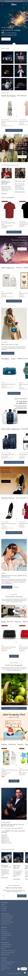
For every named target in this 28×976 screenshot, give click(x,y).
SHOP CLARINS (6, 587)
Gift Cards (3, 948)
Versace (19, 267)
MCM (2, 291)
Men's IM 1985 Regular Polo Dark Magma (8, 223)
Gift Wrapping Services (6, 933)
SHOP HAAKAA (14, 781)
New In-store (4, 960)
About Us (3, 904)
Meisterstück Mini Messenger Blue (8, 384)
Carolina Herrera (7, 498)
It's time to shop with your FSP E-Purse (14, 1)
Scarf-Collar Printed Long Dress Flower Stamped (9, 122)
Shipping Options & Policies (7, 918)
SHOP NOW (6, 39)
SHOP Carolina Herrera (13, 532)
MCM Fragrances (7, 267)
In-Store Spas (4, 966)
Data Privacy (4, 939)
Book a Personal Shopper (6, 964)
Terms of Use (4, 937)
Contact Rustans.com (5, 923)
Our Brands (3, 908)
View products (14, 708)
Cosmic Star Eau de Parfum (7, 293)
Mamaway (12, 744)
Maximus (18, 621)
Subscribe (22, 895)
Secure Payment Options (6, 935)
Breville (23, 616)
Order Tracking (4, 931)
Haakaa (4, 744)
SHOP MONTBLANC (8, 353)
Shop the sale (4, 193)
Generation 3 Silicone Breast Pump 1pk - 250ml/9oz (9, 771)
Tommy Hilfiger (4, 221)
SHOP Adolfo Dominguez (14, 130)
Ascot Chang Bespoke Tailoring (7, 962)
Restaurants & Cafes (5, 968)
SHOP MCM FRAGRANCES (14, 301)
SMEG (4, 616)
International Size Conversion (7, 921)
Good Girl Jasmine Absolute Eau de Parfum (8, 524)
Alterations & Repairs (5, 954)
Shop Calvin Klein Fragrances (14, 462)
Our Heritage (4, 906)
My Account (3, 929)
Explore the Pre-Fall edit (20, 191)
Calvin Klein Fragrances (10, 429)
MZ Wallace (21, 95)
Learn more (16, 587)
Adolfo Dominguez (8, 95)
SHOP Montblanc (14, 393)
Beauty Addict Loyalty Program (7, 952)
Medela (20, 744)
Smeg (3, 621)
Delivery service (4, 877)
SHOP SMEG (14, 656)
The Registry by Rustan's (6, 944)
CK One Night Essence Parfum (7, 454)
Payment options (16, 879)
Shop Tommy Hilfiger (14, 232)
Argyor (13, 358)
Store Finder (3, 910)
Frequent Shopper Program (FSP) (8, 950)
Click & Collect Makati (5, 946)
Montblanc (5, 358)
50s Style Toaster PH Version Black (8, 647)
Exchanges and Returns (6, 919)
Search (2, 970)
